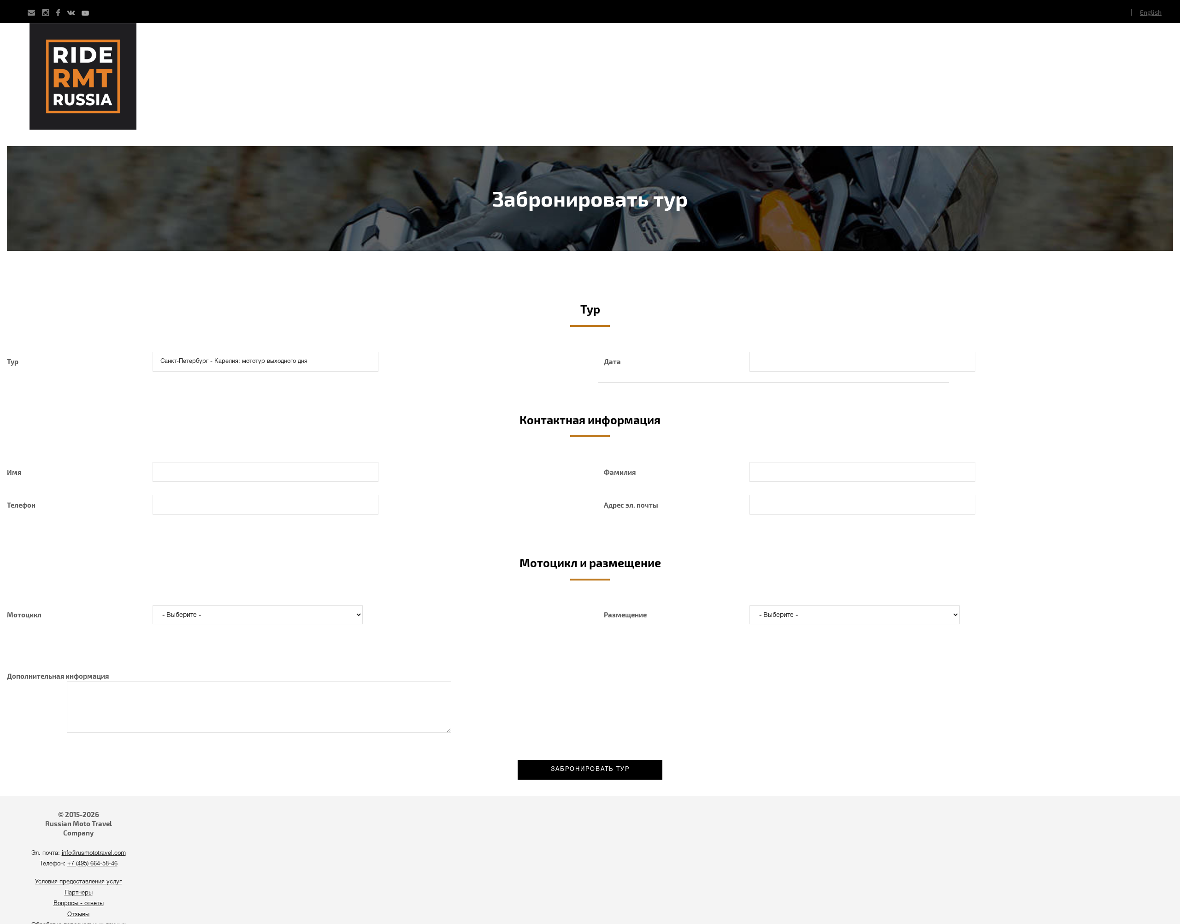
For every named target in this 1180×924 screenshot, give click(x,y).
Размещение (625, 614)
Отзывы (78, 915)
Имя (14, 472)
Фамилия (620, 472)
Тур (12, 361)
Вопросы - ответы (78, 903)
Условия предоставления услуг (78, 882)
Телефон (21, 505)
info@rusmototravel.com (94, 853)
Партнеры (79, 893)
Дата (612, 361)
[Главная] (590, 84)
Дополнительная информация (58, 676)
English (1151, 12)
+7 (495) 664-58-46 (92, 864)
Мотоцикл (24, 614)
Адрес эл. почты (631, 505)
